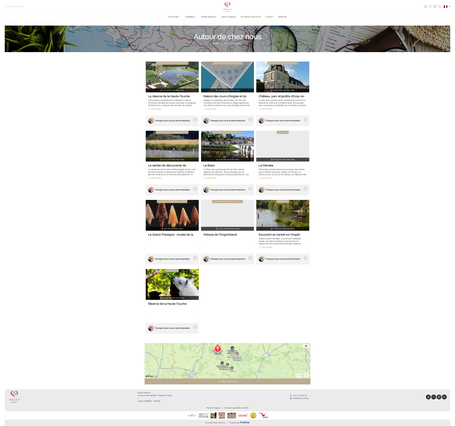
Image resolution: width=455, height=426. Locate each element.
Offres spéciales (208, 17)
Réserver (282, 17)
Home (215, 43)
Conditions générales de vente (236, 408)
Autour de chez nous (251, 17)
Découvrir (173, 17)
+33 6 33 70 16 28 (300, 395)
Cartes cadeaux (228, 17)
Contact (269, 17)
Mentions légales (213, 408)
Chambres (190, 17)
